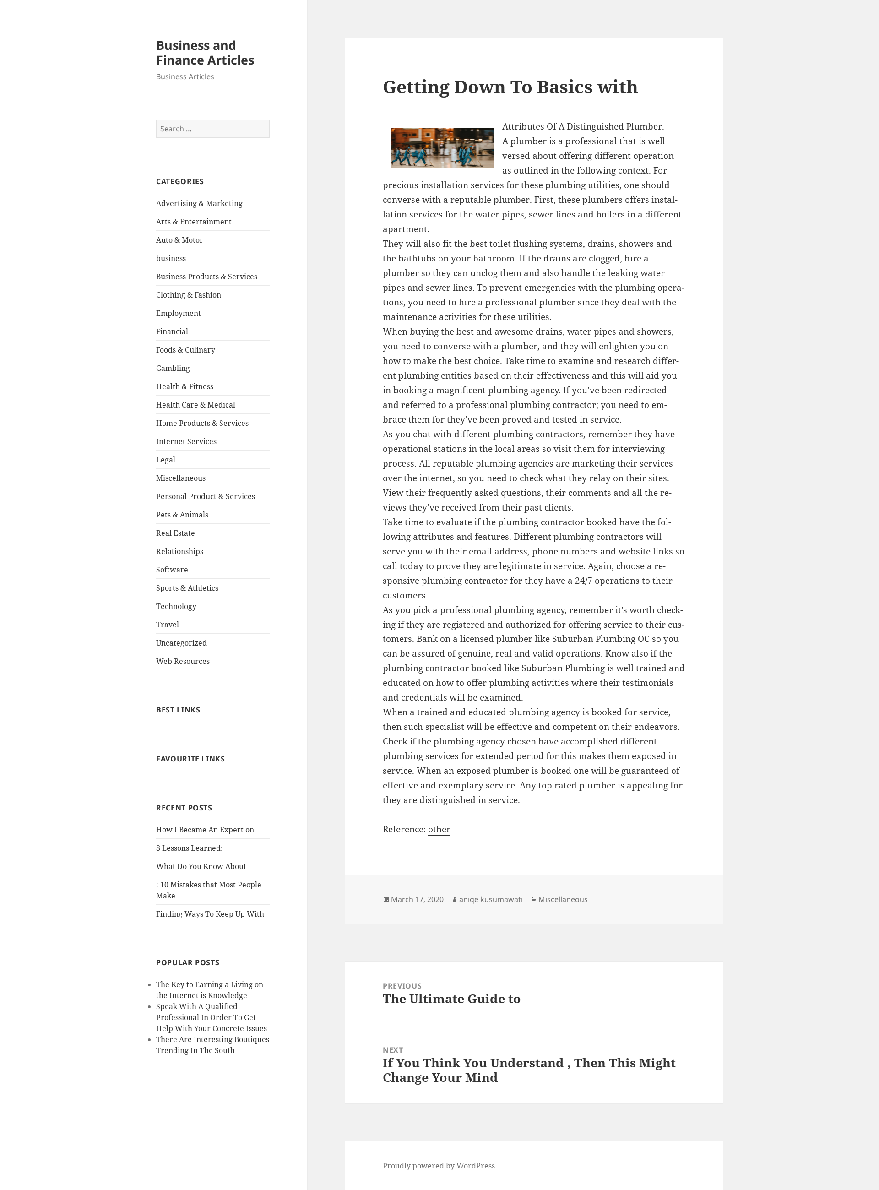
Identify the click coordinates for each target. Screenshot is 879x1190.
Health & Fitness (184, 386)
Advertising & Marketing (199, 203)
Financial (172, 331)
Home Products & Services (202, 423)
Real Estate (175, 533)
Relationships (179, 551)
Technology (176, 606)
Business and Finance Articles (205, 52)
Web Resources (183, 661)
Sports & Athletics (187, 588)
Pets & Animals (182, 515)
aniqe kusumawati (491, 899)
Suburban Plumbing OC (601, 639)
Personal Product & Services (205, 496)
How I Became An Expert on (205, 830)
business (171, 258)
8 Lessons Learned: (189, 848)
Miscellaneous (181, 478)
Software (172, 570)
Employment (178, 313)
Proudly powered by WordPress (439, 1166)
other (439, 829)
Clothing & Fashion (188, 295)
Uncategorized (181, 643)
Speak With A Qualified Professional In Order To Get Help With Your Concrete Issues (211, 1017)
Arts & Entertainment (194, 222)
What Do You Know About (201, 866)
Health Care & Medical (195, 405)
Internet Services (186, 441)
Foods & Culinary (185, 350)
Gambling (173, 368)
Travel (167, 624)
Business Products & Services (206, 277)
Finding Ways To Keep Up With (210, 914)
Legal (165, 460)
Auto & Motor (179, 240)
